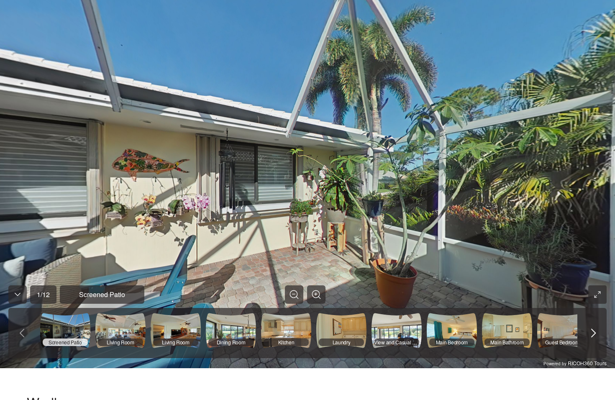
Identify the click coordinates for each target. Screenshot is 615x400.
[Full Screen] (597, 294)
